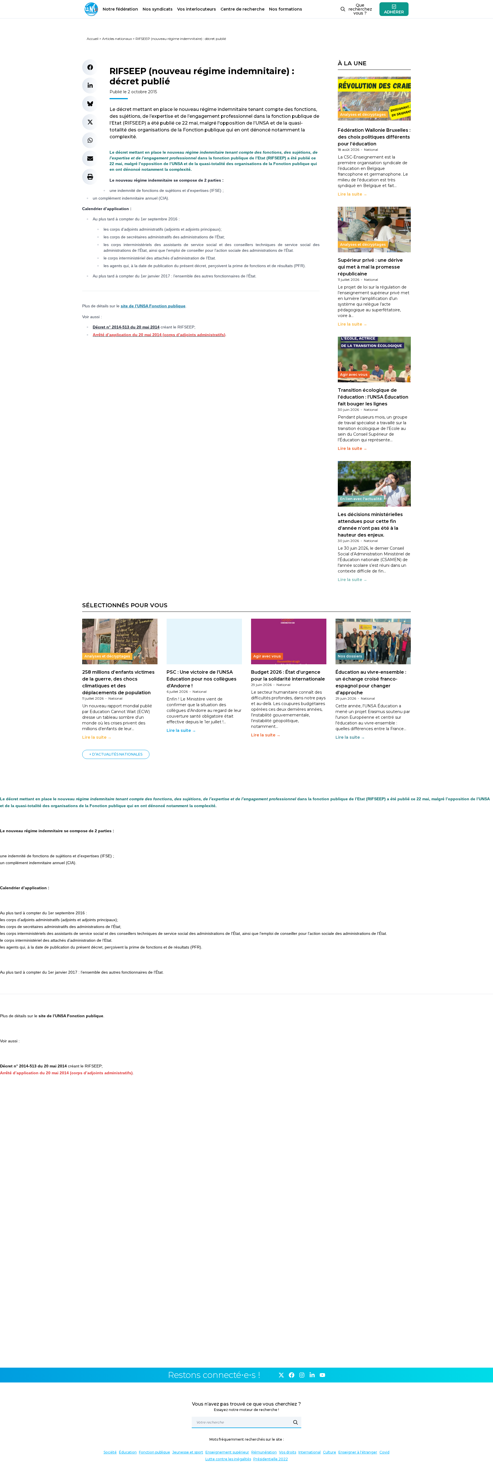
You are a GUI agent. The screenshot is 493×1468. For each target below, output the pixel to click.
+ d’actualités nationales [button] (115, 754)
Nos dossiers (350, 656)
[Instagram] (302, 1375)
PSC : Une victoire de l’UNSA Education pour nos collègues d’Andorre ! (202, 679)
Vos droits (287, 1452)
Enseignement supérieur (227, 1452)
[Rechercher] (295, 1422)
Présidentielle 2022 (270, 1459)
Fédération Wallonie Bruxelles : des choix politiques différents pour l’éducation (374, 137)
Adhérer (394, 12)
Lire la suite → (352, 194)
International (309, 1452)
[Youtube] (322, 1375)
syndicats (158, 9)
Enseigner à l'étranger (357, 1452)
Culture (329, 1452)
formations (285, 9)
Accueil (92, 38)
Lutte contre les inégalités (228, 1459)
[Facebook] (291, 1375)
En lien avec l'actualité (361, 499)
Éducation (128, 1452)
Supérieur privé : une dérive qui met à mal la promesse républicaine (370, 267)
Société (110, 1452)
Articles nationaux (117, 38)
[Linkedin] (312, 1375)
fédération (120, 9)
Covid (384, 1452)
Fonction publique (154, 1452)
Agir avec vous (353, 374)
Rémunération (264, 1452)
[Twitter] (281, 1375)
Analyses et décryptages (363, 114)
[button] (90, 67)
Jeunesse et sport (187, 1452)
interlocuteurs (196, 9)
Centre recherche (242, 9)
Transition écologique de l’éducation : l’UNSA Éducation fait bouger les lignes (373, 397)
